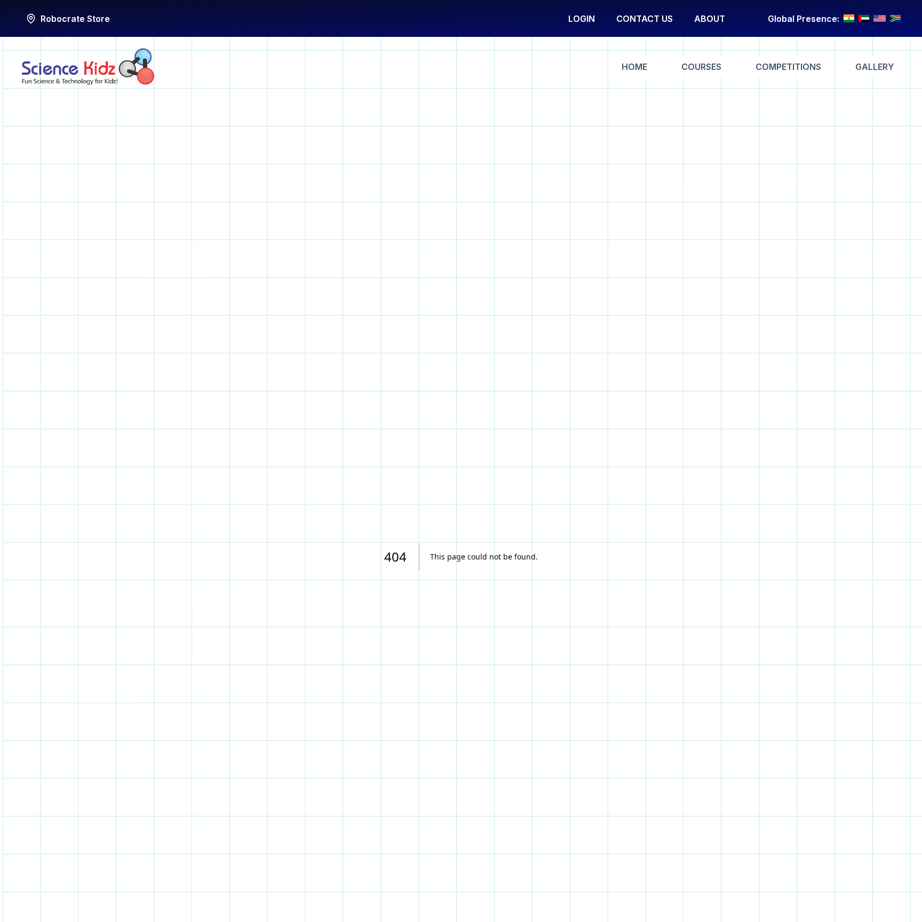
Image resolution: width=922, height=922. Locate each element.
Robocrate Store (75, 18)
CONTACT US (644, 18)
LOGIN (581, 18)
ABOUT (709, 18)
